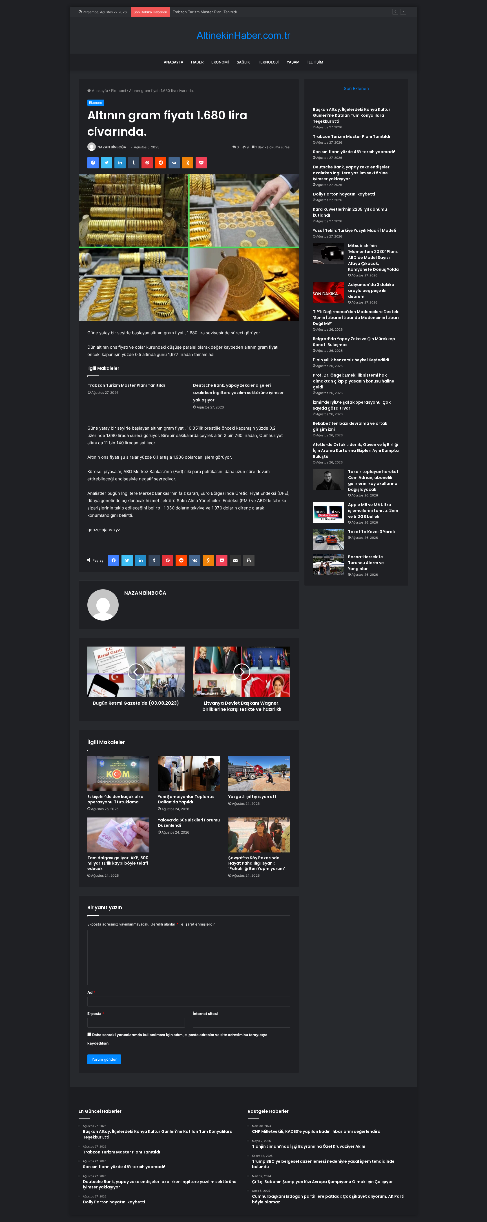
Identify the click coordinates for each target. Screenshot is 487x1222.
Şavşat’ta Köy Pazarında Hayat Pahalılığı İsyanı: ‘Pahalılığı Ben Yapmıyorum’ (256, 863)
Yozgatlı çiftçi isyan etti (253, 796)
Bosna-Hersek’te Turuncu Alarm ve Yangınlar (366, 563)
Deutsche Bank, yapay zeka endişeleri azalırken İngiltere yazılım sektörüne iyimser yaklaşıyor (238, 393)
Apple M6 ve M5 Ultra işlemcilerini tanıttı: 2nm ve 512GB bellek (373, 510)
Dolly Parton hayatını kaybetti (344, 194)
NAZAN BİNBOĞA (112, 147)
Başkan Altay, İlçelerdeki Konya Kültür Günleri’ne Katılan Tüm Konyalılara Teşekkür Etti (351, 115)
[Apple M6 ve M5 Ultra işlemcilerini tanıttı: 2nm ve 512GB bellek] (328, 512)
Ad (91, 992)
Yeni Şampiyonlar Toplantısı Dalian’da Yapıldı (187, 799)
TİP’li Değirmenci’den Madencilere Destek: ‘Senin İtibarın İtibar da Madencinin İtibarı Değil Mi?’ (356, 317)
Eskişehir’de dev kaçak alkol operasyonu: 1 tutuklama (116, 799)
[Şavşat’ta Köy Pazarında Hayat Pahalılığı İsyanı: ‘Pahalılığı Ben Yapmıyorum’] (259, 834)
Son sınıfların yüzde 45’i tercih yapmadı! (207, 12)
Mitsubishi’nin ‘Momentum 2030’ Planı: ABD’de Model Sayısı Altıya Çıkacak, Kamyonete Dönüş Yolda (373, 257)
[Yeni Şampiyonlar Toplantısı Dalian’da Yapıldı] (189, 773)
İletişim (315, 62)
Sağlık (243, 62)
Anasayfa (173, 62)
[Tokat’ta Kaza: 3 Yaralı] (328, 539)
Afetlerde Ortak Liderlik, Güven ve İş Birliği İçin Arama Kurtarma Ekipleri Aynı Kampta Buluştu (356, 450)
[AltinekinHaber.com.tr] (243, 35)
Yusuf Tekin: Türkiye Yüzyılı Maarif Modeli (354, 230)
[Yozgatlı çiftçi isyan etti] (259, 773)
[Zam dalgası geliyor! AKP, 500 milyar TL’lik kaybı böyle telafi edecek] (118, 834)
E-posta (95, 1013)
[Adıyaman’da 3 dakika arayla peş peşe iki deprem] (328, 292)
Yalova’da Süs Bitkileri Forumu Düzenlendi (189, 822)
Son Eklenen (356, 88)
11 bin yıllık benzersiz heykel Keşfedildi (351, 360)
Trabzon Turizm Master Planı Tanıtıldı (126, 385)
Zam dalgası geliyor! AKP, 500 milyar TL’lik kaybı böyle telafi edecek (118, 863)
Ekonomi (220, 62)
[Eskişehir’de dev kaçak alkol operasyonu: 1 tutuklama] (118, 773)
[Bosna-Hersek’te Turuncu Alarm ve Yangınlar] (328, 564)
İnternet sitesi (205, 1013)
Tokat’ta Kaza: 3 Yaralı (371, 532)
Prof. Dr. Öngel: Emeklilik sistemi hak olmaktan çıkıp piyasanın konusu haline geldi (353, 381)
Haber (197, 62)
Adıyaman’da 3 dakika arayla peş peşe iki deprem (371, 290)
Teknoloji (268, 62)
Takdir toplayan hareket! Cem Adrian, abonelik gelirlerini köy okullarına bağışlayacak (374, 480)
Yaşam (293, 62)
